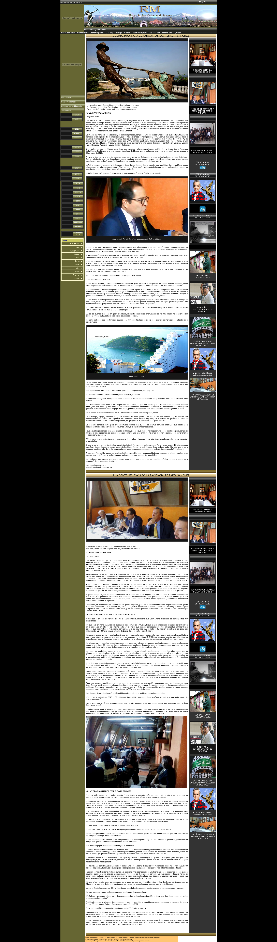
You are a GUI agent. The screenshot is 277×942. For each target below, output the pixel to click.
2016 (77, 147)
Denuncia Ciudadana (160, 33)
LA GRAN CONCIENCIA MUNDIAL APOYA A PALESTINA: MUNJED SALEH (202, 343)
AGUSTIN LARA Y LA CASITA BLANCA (202, 277)
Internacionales (82, 33)
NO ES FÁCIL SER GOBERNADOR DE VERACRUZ (202, 309)
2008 (78, 184)
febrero (77, 133)
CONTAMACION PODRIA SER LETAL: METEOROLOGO (202, 217)
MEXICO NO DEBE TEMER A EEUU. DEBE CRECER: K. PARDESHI (202, 111)
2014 (77, 168)
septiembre (77, 223)
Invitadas (146, 33)
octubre (77, 138)
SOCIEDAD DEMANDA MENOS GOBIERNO (202, 71)
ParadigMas (66, 111)
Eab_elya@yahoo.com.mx (154, 924)
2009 (77, 179)
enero (78, 188)
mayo (78, 205)
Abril (77, 152)
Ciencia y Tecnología (114, 33)
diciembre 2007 (78, 234)
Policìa (102, 33)
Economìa (93, 33)
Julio (77, 119)
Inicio (62, 33)
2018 (77, 115)
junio (77, 156)
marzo (77, 197)
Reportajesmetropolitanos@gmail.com (101, 926)
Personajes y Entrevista (132, 33)
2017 (77, 129)
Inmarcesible (66, 98)
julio (77, 214)
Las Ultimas (70, 33)
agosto (78, 218)
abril (78, 201)
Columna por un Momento (71, 106)
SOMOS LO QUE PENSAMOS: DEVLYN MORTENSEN (203, 151)
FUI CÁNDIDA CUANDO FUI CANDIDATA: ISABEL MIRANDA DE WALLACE (202, 397)
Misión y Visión (175, 33)
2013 (77, 174)
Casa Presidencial (68, 102)
